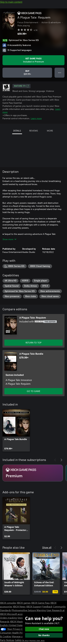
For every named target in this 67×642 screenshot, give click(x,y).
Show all (46, 547)
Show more (7, 239)
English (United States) (12, 625)
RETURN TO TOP (33, 342)
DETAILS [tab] (17, 130)
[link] (16, 430)
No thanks (44, 635)
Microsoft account (16, 614)
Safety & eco (22, 640)
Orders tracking (8, 617)
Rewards (4, 621)
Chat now (44, 629)
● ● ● (59, 72)
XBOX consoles (8, 602)
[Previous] (55, 460)
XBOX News (19, 606)
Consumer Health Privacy (13, 632)
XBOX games (24, 602)
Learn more (36, 118)
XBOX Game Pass (40, 602)
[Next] (61, 460)
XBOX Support (34, 606)
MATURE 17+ (20, 86)
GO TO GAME (33, 391)
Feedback (47, 606)
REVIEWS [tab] (33, 130)
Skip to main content (11, 1)
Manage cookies (20, 636)
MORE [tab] (50, 130)
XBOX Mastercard (19, 621)
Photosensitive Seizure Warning (29, 610)
